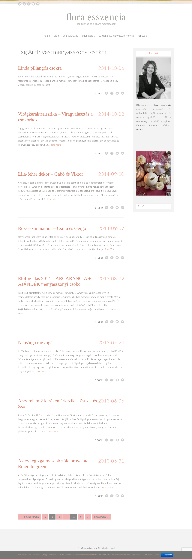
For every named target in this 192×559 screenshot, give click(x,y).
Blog (56, 35)
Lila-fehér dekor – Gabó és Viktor (50, 174)
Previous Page (31, 516)
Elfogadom (167, 555)
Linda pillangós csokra (40, 68)
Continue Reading (156, 177)
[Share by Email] (122, 93)
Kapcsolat (143, 35)
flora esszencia (96, 17)
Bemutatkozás (70, 35)
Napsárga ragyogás (36, 342)
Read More (55, 144)
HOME (47, 35)
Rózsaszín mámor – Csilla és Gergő (52, 228)
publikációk (88, 35)
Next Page (100, 516)
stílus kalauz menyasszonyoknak (116, 35)
